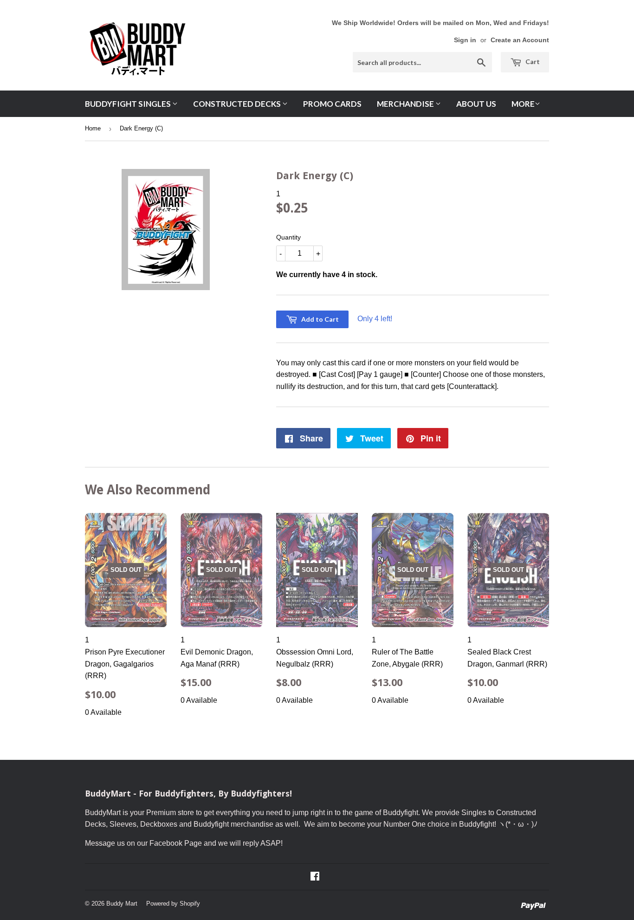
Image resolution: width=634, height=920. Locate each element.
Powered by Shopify (173, 903)
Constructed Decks (237, 104)
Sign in (465, 40)
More (523, 104)
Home (93, 128)
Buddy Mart (121, 903)
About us (476, 104)
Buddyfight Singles (128, 104)
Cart (532, 61)
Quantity (288, 237)
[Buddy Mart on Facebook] (315, 877)
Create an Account (520, 40)
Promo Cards (332, 104)
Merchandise (406, 104)
